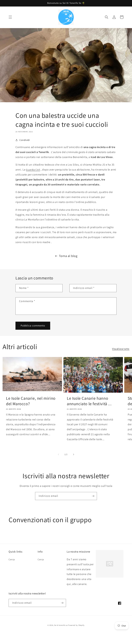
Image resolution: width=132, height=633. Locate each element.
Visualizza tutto (120, 348)
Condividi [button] (24, 140)
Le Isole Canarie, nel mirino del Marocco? (31, 401)
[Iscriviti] (93, 496)
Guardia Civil (33, 169)
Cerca (12, 559)
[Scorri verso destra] (73, 454)
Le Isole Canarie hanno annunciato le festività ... (89, 401)
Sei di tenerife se (61, 625)
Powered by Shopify (76, 625)
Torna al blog (68, 256)
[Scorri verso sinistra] (58, 454)
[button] (10, 17)
